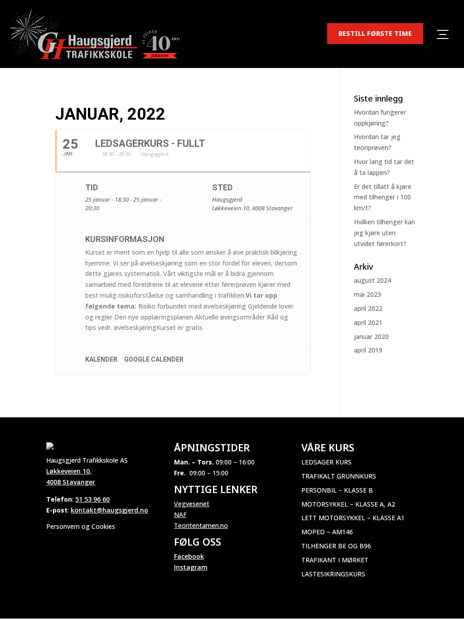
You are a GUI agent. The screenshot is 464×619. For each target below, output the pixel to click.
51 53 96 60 (92, 499)
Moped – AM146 (327, 531)
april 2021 (368, 322)
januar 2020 (371, 336)
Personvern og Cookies (80, 526)
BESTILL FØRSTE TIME (375, 33)
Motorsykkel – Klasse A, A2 (348, 504)
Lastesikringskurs (333, 574)
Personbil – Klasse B (337, 490)
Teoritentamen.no (201, 525)
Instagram (191, 567)
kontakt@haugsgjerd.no (109, 510)
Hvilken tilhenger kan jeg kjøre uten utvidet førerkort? (384, 233)
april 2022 (368, 308)
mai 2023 (367, 294)
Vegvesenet (191, 503)
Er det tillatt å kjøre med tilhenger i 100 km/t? (382, 197)
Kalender (101, 359)
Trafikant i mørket (334, 560)
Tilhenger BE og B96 (336, 546)
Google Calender (154, 359)
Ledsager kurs (326, 462)
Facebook (189, 556)
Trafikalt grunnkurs (338, 476)
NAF (180, 514)
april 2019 (368, 350)
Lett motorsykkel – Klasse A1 (353, 517)
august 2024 (372, 280)
